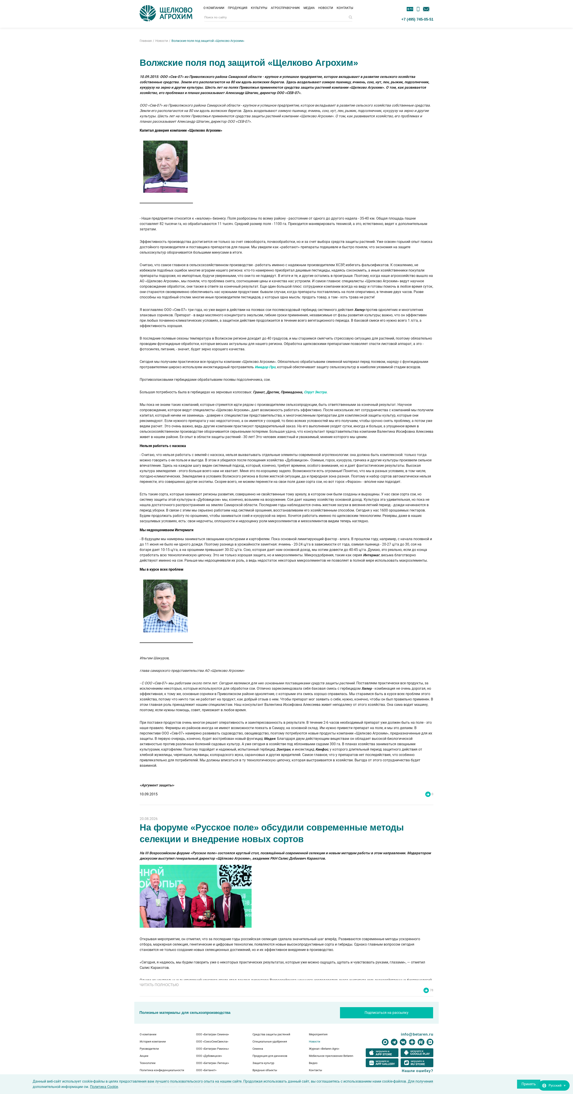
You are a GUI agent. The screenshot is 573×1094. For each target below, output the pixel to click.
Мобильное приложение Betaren (331, 1056)
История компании (153, 1041)
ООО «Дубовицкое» (209, 1056)
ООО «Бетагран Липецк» (212, 1063)
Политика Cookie (104, 1087)
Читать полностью (159, 985)
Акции (144, 1056)
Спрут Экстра (315, 392)
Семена (257, 1048)
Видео (313, 1063)
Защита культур (263, 1063)
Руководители (149, 1048)
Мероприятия (318, 1034)
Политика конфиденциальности (162, 1070)
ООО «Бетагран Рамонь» (212, 1048)
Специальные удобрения (269, 1041)
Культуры (259, 8)
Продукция (237, 8)
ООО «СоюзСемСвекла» (212, 1041)
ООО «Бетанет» (206, 1070)
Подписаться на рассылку (386, 1013)
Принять (529, 1084)
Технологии (148, 1063)
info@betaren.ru (417, 1034)
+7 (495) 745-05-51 (417, 19)
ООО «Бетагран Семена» (212, 1034)
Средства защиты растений (271, 1034)
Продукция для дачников (269, 1056)
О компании (213, 8)
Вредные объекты (264, 1070)
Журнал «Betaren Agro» (324, 1048)
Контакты (345, 8)
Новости (325, 8)
